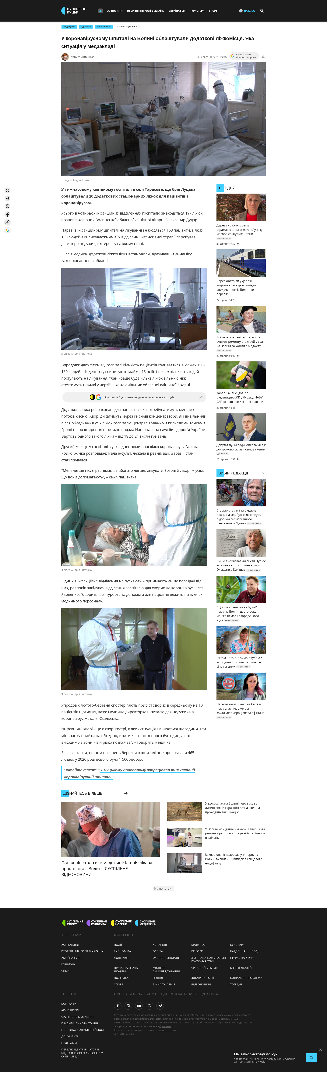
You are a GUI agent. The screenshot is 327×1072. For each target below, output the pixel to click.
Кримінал (198, 944)
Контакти (69, 1003)
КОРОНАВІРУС (104, 26)
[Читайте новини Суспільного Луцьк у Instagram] (128, 1006)
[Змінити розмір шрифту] (264, 57)
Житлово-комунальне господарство (209, 959)
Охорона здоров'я (127, 26)
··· (226, 10)
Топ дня (236, 984)
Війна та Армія (164, 984)
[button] (7, 190)
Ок (311, 1057)
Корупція (160, 944)
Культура (198, 10)
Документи (70, 1036)
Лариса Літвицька (82, 57)
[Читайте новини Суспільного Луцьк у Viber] (149, 1006)
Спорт (213, 10)
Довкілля (121, 958)
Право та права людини (126, 969)
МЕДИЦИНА (69, 26)
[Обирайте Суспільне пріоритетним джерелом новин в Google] (7, 230)
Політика (121, 978)
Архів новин (70, 1010)
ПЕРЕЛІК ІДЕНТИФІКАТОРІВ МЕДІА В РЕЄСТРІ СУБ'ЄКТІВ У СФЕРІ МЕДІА (82, 1053)
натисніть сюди (167, 1030)
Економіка (122, 951)
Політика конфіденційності (83, 1030)
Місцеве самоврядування (166, 969)
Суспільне (165, 1026)
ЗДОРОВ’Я (86, 26)
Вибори (197, 951)
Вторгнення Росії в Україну (145, 10)
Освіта (158, 951)
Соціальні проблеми (246, 978)
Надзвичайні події (245, 951)
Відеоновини (202, 984)
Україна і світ (178, 10)
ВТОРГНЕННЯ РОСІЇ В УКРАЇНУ (82, 951)
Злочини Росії (202, 978)
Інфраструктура (242, 958)
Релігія (158, 978)
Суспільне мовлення (77, 1017)
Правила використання (80, 1023)
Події (118, 944)
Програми (69, 1043)
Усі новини (115, 10)
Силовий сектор (204, 968)
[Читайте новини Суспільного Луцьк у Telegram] (160, 1006)
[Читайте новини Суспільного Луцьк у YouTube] (139, 1006)
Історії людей (241, 968)
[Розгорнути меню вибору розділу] (100, 11)
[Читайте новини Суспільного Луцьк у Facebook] (117, 1006)
